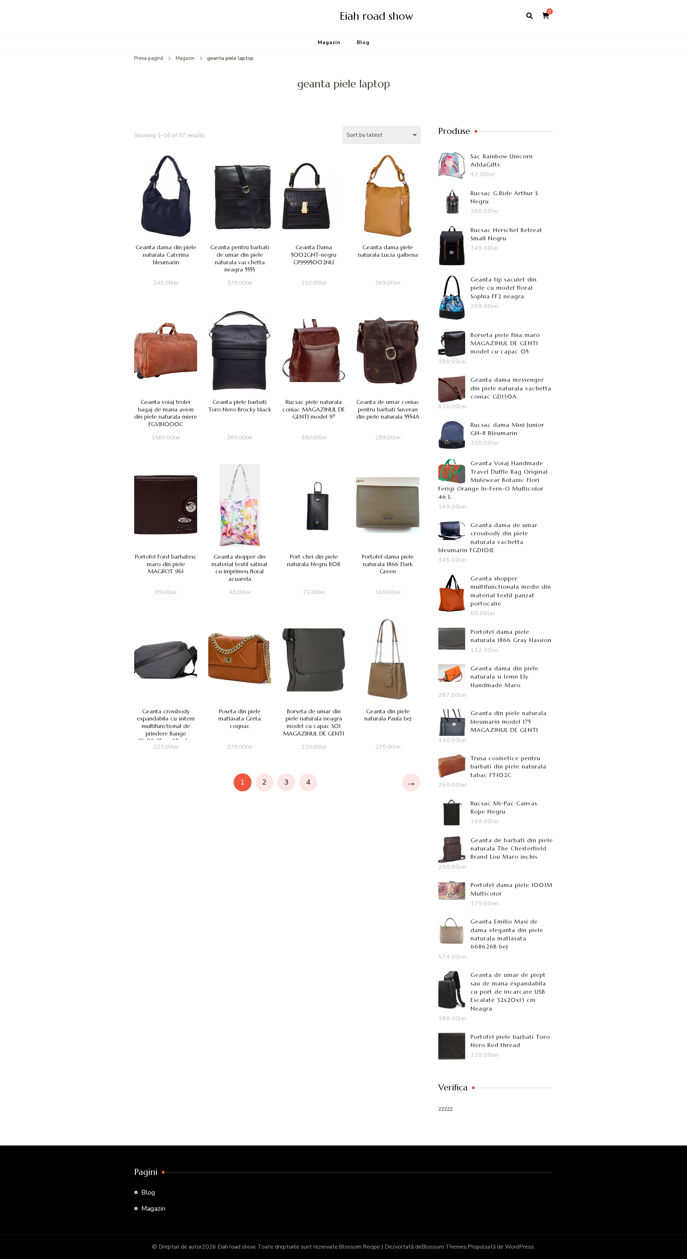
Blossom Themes (444, 1247)
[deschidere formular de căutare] (529, 16)
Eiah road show (376, 16)
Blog (363, 42)
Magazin (329, 42)
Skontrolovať (165, 206)
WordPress (519, 1247)
